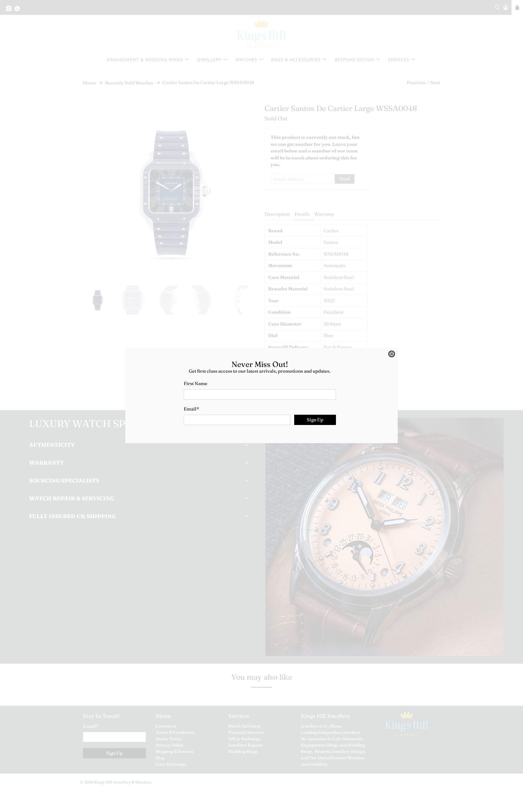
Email (191, 409)
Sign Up (315, 420)
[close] (392, 354)
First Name (195, 383)
